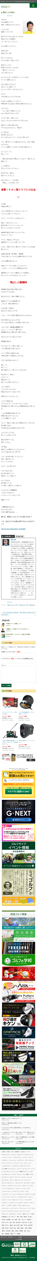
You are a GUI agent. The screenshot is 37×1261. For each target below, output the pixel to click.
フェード (31, 1197)
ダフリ (33, 1183)
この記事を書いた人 (9, 536)
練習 (26, 1228)
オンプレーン (21, 1160)
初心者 (3, 1219)
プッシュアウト (28, 1199)
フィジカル (32, 1194)
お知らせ (23, 1151)
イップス (4, 1157)
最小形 (6, 1228)
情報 (3, 1225)
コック (20, 1163)
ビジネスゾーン (20, 1194)
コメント (3, 665)
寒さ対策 (18, 1222)
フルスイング (15, 1199)
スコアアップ (5, 1177)
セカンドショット (19, 1180)
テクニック (25, 1185)
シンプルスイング (6, 1174)
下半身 (32, 1214)
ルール (16, 1211)
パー (10, 1194)
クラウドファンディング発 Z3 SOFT (9, 713)
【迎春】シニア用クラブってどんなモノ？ (17, 629)
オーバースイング (29, 1160)
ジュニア (14, 1174)
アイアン (28, 1151)
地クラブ (24, 1219)
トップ (3, 1188)
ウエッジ (31, 1157)
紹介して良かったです (21, 1132)
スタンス (11, 1177)
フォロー (4, 1199)
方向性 (25, 1225)
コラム (25, 1163)
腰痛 (13, 1230)
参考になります (31, 1132)
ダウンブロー (27, 1183)
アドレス (14, 1154)
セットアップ (27, 1180)
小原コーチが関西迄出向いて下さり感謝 (25, 1137)
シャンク (12, 1171)
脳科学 (3, 1230)
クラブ (3, 1163)
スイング (19, 1174)
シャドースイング (25, 1168)
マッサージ (31, 1202)
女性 (14, 1222)
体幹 (18, 1216)
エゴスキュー (5, 1160)
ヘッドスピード (19, 1202)
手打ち (6, 1225)
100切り (4, 1151)
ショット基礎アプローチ (21, 1171)
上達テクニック (26, 1214)
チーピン (4, 1185)
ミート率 (8, 1205)
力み (13, 1219)
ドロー (28, 1188)
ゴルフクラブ (16, 1166)
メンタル (19, 1205)
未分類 (11, 1228)
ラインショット (23, 1208)
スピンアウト (5, 1180)
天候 (10, 1222)
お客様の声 (17, 1151)
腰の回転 (8, 1230)
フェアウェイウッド (22, 1197)
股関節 (30, 1228)
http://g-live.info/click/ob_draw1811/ (13, 529)
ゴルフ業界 (4, 1168)
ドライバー (18, 1188)
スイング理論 (25, 1174)
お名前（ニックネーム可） (11, 651)
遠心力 (28, 1230)
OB (12, 1151)
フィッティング (5, 1197)
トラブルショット (10, 1188)
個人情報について (12, 1237)
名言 (19, 1219)
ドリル (23, 1188)
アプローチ (19, 1154)
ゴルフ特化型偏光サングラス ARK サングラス (26, 713)
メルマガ (14, 1205)
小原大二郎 (24, 1222)
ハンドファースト (6, 1191)
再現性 (25, 1216)
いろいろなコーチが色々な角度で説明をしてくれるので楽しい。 (17, 1127)
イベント (9, 1157)
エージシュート (13, 1160)
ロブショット (5, 1214)
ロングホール (12, 1214)
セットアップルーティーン (8, 1183)
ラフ (30, 1208)
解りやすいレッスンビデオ (8, 1137)
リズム (33, 1208)
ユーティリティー (14, 1208)
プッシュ (21, 1199)
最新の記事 (20, 536)
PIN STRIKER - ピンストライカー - (27, 741)
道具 (25, 1230)
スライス (11, 1180)
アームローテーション (28, 1154)
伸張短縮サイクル (6, 1216)
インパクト (25, 1157)
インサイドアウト (17, 1157)
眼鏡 (18, 1228)
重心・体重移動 (5, 1233)
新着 (22, 1225)
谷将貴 (16, 1230)
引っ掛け (30, 1222)
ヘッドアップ (11, 1202)
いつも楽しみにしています (8, 1132)
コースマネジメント (6, 1166)
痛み (15, 1228)
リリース (4, 1211)
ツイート (9, 15)
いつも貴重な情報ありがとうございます (25, 1141)
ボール (26, 1202)
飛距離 (18, 1233)
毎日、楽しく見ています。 (8, 1141)
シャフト (33, 1168)
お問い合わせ (3, 1237)
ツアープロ (10, 1185)
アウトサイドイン (6, 1154)
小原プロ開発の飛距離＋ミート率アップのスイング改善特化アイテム (10, 742)
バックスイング (15, 1191)
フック (8, 1199)
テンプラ (31, 1185)
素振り (22, 1228)
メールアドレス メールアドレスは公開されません (17, 658)
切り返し (30, 1216)
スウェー (32, 1174)
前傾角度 (8, 1219)
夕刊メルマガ (5, 1222)
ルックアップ (10, 1211)
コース (29, 1163)
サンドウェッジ (12, 1168)
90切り (8, 1151)
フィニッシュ (13, 1197)
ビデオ (27, 1194)
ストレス (23, 1177)
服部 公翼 (13, 539)
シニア (18, 1168)
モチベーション (26, 1205)
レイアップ (21, 1211)
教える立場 (16, 1225)
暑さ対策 (30, 1225)
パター (27, 1191)
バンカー (22, 1191)
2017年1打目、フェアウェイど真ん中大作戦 (18, 634)
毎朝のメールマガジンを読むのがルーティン (12, 1118)
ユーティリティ (5, 1208)
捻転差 (11, 1225)
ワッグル (19, 1214)
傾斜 (21, 1216)
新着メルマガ (10, 605)
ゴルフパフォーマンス (25, 1166)
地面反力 (29, 1219)
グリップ (16, 1163)
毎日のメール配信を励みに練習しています (12, 1123)
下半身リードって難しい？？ (14, 623)
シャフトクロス (5, 1171)
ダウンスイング (19, 1183)
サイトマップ (27, 1237)
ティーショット (17, 1185)
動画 (16, 1219)
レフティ (28, 1211)
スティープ (17, 1177)
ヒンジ (14, 1194)
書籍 (3, 1228)
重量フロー (13, 1233)
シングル (31, 1171)
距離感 (21, 1230)
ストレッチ (29, 1177)
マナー (3, 1205)
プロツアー (4, 1202)
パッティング (5, 1194)
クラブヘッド (9, 1163)
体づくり (14, 1216)
